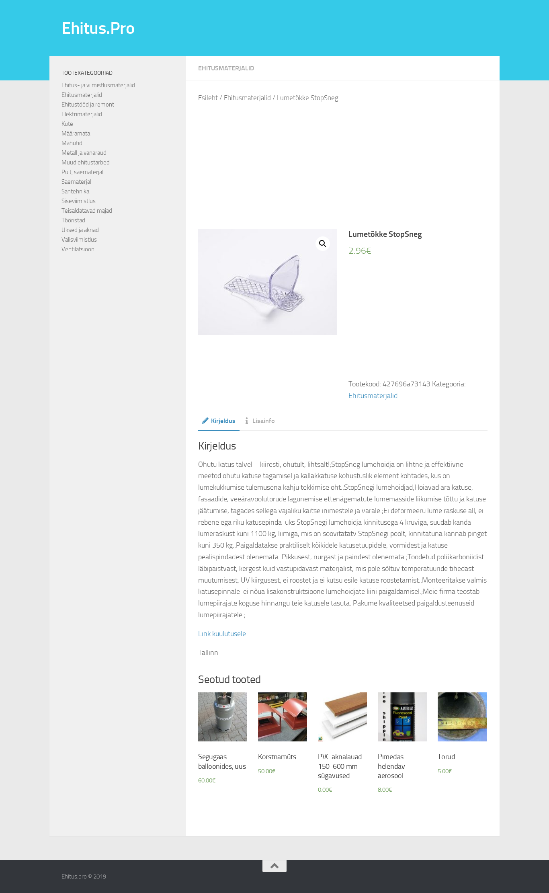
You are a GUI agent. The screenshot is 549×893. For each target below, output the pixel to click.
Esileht (208, 98)
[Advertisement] (349, 167)
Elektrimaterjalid (81, 114)
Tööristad (73, 220)
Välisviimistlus (79, 239)
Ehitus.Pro (97, 28)
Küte (67, 123)
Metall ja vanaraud (84, 152)
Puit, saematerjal (82, 172)
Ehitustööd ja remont (87, 104)
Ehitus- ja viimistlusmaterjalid (98, 85)
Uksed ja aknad (80, 230)
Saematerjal (76, 181)
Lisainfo (263, 421)
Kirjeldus (223, 421)
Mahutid (71, 143)
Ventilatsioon (77, 249)
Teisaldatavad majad (86, 210)
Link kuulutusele (222, 633)
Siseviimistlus (78, 201)
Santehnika (75, 191)
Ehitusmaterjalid (226, 68)
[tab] (219, 423)
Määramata (75, 133)
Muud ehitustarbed (85, 162)
